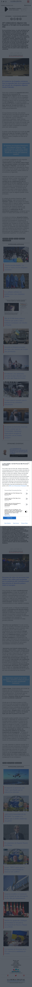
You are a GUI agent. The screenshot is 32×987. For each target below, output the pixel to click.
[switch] (26, 493)
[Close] (29, 463)
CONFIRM (9, 518)
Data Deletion (7, 523)
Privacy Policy (24, 523)
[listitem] (16, 490)
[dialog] (16, 493)
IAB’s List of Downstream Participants (18, 485)
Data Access (16, 523)
